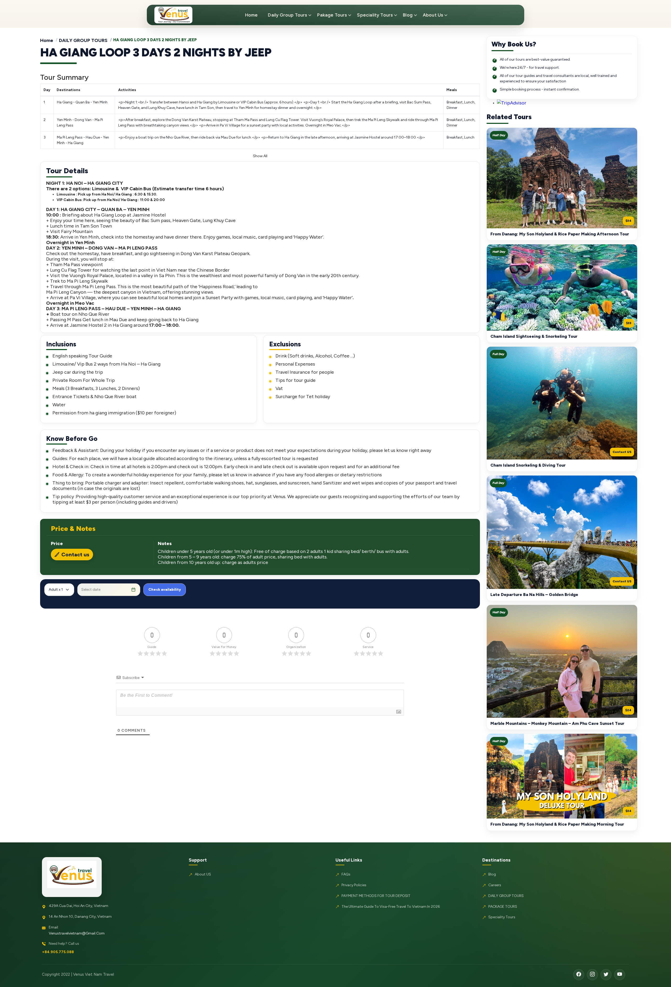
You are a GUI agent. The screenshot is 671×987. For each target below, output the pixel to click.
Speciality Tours (375, 15)
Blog (408, 15)
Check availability (164, 589)
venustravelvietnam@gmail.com (77, 933)
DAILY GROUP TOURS (83, 40)
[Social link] (578, 974)
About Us (433, 15)
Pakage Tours (332, 15)
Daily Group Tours (287, 15)
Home (251, 15)
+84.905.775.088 (58, 952)
